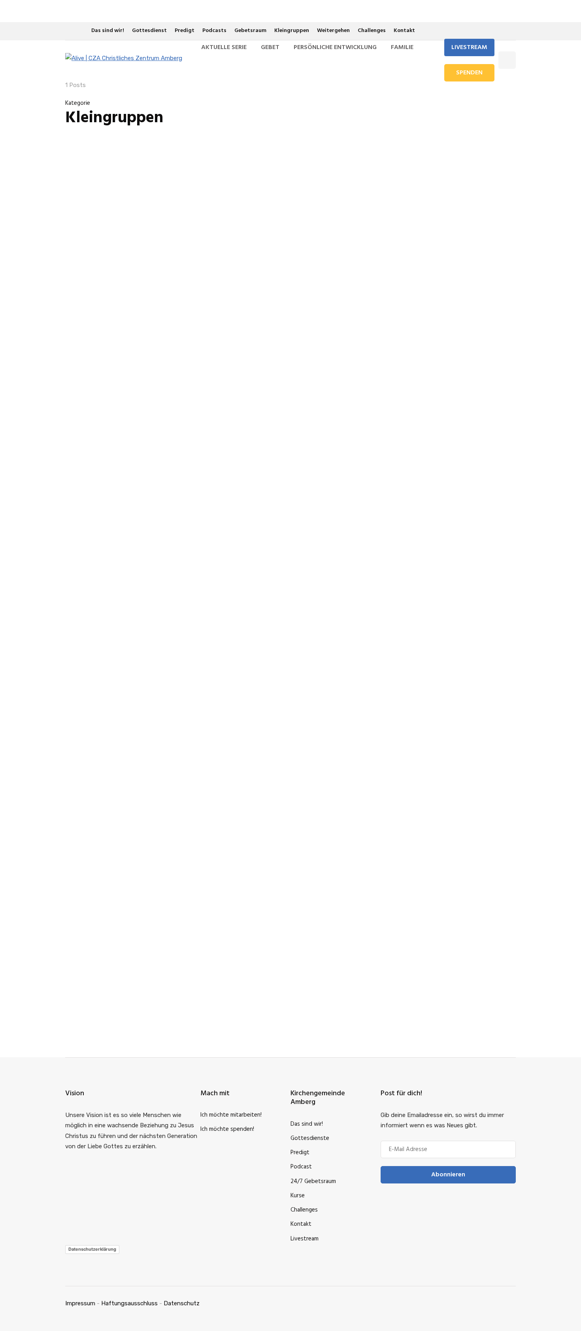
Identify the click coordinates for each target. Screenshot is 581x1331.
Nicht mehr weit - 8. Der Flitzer (482, 895)
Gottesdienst (149, 30)
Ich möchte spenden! (227, 1129)
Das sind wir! (107, 30)
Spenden (469, 73)
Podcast (301, 1167)
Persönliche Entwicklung (335, 47)
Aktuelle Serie (224, 47)
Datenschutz (182, 1303)
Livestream (469, 47)
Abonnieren (448, 1175)
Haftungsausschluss (129, 1303)
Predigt (184, 30)
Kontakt (404, 30)
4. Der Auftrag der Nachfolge (428, 480)
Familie (402, 47)
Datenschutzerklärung (92, 1249)
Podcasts (214, 30)
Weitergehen (333, 30)
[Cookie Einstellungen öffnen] (17, 1321)
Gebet (270, 47)
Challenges (372, 30)
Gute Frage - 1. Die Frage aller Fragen (412, 895)
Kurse (297, 1195)
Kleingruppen (291, 30)
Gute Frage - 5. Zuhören (420, 628)
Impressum (80, 1303)
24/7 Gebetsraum (313, 1181)
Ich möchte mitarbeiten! (231, 1115)
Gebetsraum (250, 30)
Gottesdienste (309, 1138)
